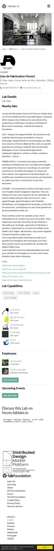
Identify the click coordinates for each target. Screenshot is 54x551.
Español (10, 523)
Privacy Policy (13, 503)
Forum (10, 494)
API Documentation (16, 491)
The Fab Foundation (16, 497)
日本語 (10, 539)
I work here (11, 380)
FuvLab (13, 340)
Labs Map (11, 485)
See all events (10, 395)
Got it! (45, 547)
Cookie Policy (13, 500)
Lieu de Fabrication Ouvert (33, 49)
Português (12, 536)
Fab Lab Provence (17, 317)
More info (20, 549)
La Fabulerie (15, 310)
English (10, 520)
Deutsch (11, 517)
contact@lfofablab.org (31, 88)
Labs (4, 49)
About (10, 488)
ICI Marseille (15, 333)
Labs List (11, 481)
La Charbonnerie (16, 325)
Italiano (10, 529)
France (14, 49)
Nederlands (12, 532)
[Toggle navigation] (49, 6)
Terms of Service (14, 506)
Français (11, 526)
